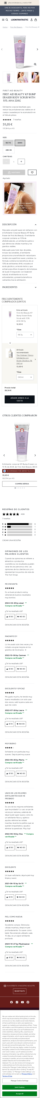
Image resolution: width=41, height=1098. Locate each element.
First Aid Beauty (13, 90)
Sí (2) (11, 958)
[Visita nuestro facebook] (11, 1002)
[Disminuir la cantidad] (6, 161)
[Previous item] (4, 455)
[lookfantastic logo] (19, 19)
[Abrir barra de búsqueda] (7, 19)
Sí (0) (11, 617)
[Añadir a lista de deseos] (32, 172)
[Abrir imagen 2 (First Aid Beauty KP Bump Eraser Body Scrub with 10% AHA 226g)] (22, 77)
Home (5, 27)
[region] (19, 1054)
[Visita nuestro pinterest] (28, 1002)
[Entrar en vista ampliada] (35, 64)
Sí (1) (11, 724)
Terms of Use (7, 1076)
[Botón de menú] (2, 19)
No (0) (22, 617)
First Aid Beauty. (16, 27)
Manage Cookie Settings (19, 1081)
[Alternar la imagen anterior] (2, 49)
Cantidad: (8, 157)
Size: (5, 137)
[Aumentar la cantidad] (21, 161)
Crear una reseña (11, 540)
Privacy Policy (27, 1074)
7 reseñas (17, 120)
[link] (31, 19)
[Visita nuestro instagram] (17, 1002)
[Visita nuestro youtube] (22, 1002)
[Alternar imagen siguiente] (37, 49)
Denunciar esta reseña (17, 625)
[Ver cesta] (35, 19)
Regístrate (20, 991)
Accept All (19, 1094)
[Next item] (35, 455)
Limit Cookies (19, 1087)
